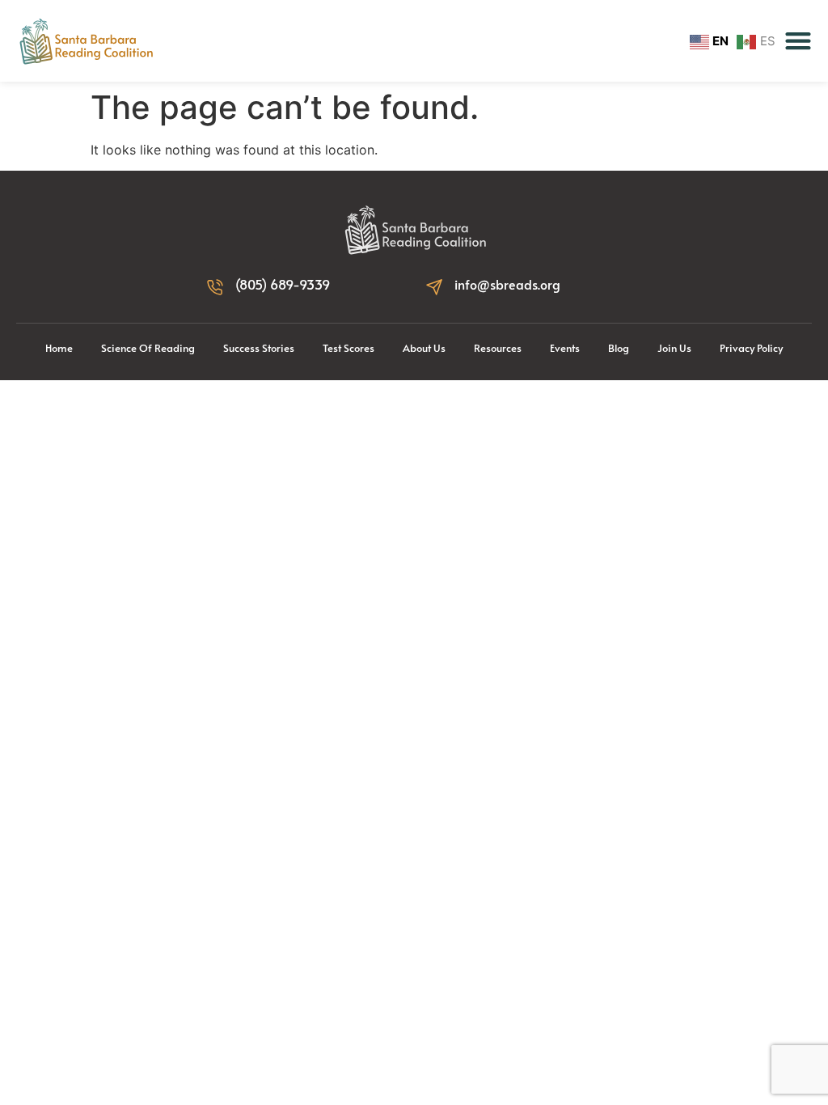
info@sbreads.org (507, 284)
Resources (498, 348)
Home (59, 348)
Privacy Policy (751, 348)
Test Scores (348, 348)
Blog (618, 348)
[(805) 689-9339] (215, 287)
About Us (424, 348)
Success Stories (258, 348)
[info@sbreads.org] (434, 287)
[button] (798, 40)
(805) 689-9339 (282, 284)
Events (565, 348)
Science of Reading (148, 348)
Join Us (674, 348)
